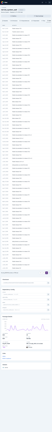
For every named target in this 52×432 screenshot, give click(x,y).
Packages (4, 7)
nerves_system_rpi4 (9, 10)
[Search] (46, 2)
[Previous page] (40, 272)
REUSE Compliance (7, 358)
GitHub (4, 356)
